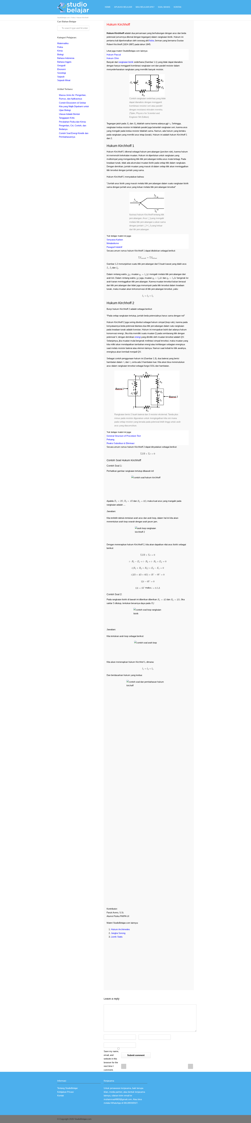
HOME (108, 7)
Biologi (60, 54)
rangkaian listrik (126, 62)
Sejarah (60, 76)
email (126, 1095)
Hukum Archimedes (120, 929)
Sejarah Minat (63, 80)
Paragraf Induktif (114, 247)
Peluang (110, 439)
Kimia (60, 50)
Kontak (60, 1095)
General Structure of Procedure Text (124, 436)
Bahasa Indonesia (65, 58)
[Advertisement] (148, 962)
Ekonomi (61, 69)
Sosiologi (61, 73)
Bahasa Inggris (64, 62)
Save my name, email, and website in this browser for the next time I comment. (111, 1060)
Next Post (190, 1066)
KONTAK (177, 7)
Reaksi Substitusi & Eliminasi (120, 443)
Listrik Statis (117, 936)
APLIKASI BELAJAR (123, 7)
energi (138, 337)
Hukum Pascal (114, 54)
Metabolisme (113, 243)
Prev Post (123, 1066)
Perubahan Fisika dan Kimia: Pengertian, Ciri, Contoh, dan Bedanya (72, 125)
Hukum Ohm (113, 58)
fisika (151, 40)
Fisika (73, 17)
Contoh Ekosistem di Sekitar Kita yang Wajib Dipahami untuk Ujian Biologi (74, 106)
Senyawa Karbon (115, 239)
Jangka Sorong (118, 933)
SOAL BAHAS (164, 7)
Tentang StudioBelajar (67, 1088)
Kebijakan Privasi (65, 1092)
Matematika (62, 43)
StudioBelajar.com (63, 17)
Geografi (61, 65)
